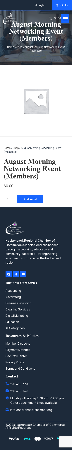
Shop (19, 47)
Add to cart (30, 199)
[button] (65, 18)
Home (10, 47)
